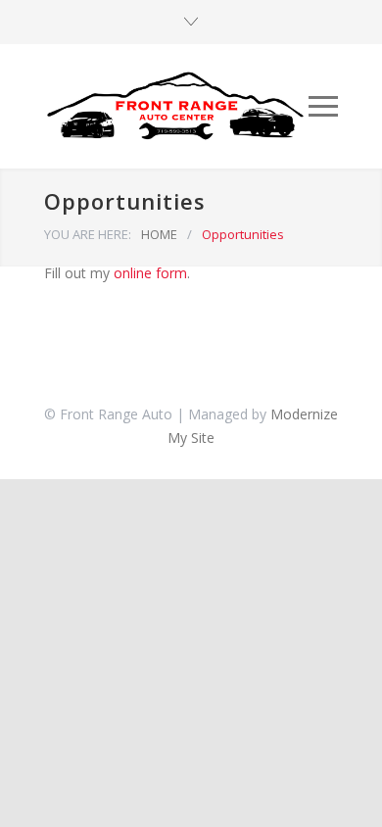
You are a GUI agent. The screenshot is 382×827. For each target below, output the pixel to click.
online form (150, 273)
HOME (159, 234)
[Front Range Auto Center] (176, 106)
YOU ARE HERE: (87, 234)
